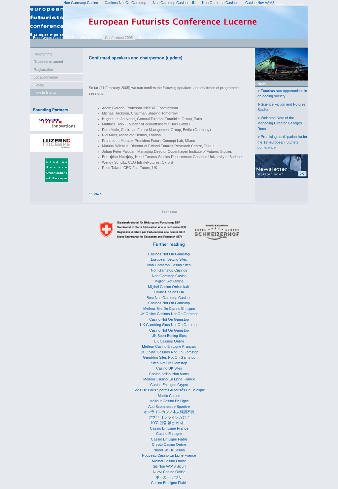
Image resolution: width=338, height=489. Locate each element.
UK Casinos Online (169, 341)
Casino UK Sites (169, 368)
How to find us (45, 92)
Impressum (298, 4)
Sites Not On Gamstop (169, 363)
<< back (95, 193)
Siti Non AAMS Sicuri (169, 466)
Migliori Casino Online (169, 461)
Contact (181, 38)
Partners (146, 38)
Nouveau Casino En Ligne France (169, 455)
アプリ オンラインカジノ (169, 417)
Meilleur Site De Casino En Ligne (169, 308)
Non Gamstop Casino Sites (169, 265)
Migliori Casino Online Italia (169, 287)
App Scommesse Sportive (169, 406)
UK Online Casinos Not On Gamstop (169, 314)
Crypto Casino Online (169, 444)
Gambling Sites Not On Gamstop (169, 357)
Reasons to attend (48, 62)
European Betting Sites (169, 259)
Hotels (39, 85)
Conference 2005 (119, 38)
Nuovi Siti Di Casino (169, 450)
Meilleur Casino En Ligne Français (169, 346)
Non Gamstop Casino (169, 276)
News (163, 38)
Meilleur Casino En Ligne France (169, 379)
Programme (43, 54)
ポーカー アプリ (169, 477)
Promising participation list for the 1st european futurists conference (282, 142)
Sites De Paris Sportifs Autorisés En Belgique (169, 390)
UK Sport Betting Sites (169, 336)
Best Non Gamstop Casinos (169, 298)
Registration (43, 70)
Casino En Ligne (169, 434)
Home (252, 4)
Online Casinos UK (169, 292)
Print (265, 4)
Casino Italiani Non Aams (169, 374)
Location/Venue (46, 77)
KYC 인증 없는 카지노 (169, 423)
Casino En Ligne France (169, 428)
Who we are (89, 38)
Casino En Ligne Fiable (169, 439)
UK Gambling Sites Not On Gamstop (169, 325)
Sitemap (279, 4)
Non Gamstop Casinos (169, 270)
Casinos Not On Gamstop (169, 254)
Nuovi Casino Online (169, 472)
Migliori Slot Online (169, 281)
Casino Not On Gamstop (169, 319)
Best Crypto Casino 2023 (53, 38)
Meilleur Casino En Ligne (169, 401)
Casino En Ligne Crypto (169, 385)
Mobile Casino (169, 396)
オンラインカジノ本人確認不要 (169, 412)
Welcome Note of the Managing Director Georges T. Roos (281, 123)
